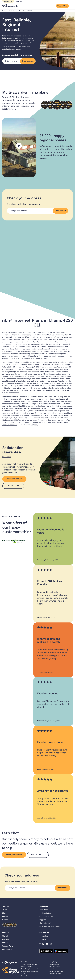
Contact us (43, 936)
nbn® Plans (43, 910)
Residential (8, 1)
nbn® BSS (5, 943)
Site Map (23, 973)
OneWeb (5, 939)
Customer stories (46, 916)
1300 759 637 (44, 939)
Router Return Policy (55, 973)
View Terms (6, 457)
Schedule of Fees (54, 964)
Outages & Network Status (49, 926)
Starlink (5, 936)
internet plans (41, 358)
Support (42, 920)
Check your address (9, 425)
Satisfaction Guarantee (56, 971)
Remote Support (26, 976)
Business (19, 1)
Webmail (51, 969)
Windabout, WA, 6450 (10, 420)
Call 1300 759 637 (13, 486)
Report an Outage (54, 966)
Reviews (5, 916)
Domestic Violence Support (29, 971)
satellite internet (26, 358)
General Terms (25, 962)
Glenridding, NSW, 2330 (17, 406)
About (4, 910)
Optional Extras (45, 913)
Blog (4, 913)
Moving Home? (45, 923)
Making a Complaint (27, 966)
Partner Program (8, 949)
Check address (62, 6)
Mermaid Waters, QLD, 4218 (29, 367)
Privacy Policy (53, 962)
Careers (5, 920)
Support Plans (7, 946)
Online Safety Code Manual (29, 969)
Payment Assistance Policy (29, 964)
